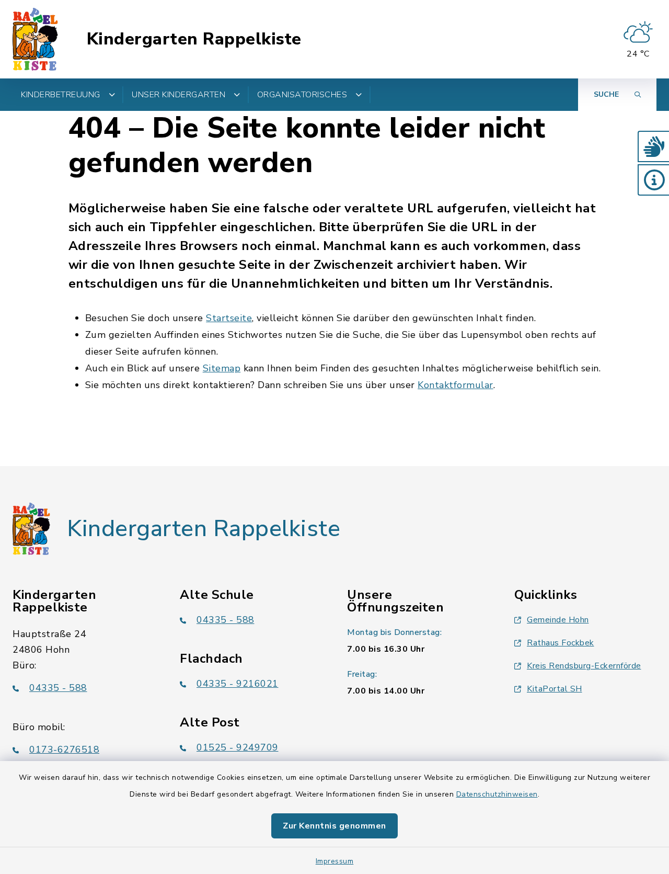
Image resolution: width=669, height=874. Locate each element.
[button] (653, 146)
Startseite (229, 318)
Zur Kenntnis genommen (334, 826)
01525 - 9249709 (238, 747)
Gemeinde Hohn (558, 620)
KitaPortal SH (554, 689)
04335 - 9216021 (238, 683)
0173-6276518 (64, 749)
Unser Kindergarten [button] (178, 94)
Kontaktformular (455, 385)
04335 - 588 (58, 688)
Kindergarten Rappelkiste (194, 39)
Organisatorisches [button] (302, 94)
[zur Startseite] (35, 39)
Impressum (335, 861)
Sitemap (222, 368)
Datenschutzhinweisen (497, 794)
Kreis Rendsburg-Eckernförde (584, 666)
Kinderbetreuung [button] (60, 94)
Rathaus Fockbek (560, 643)
